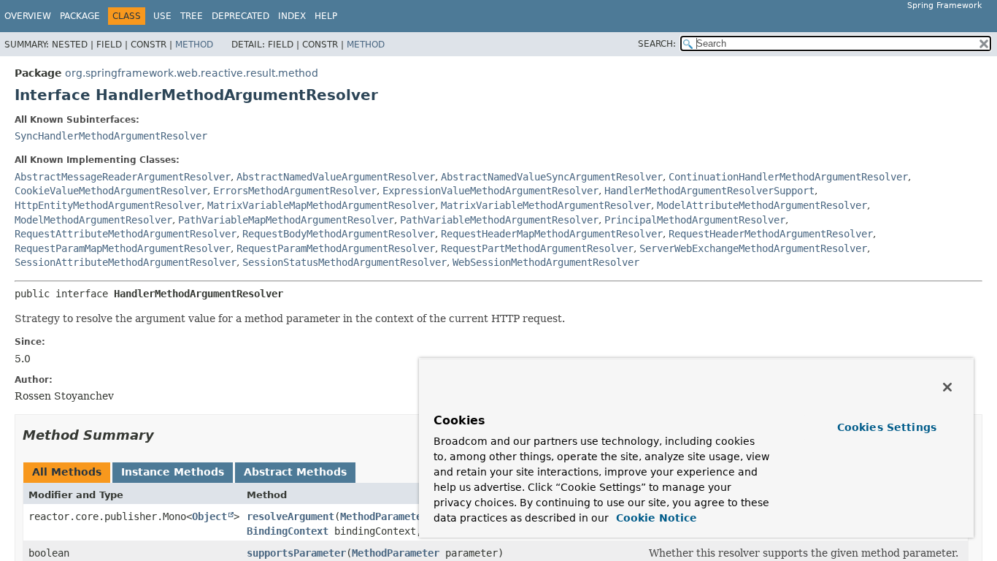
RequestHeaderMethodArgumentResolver (771, 234)
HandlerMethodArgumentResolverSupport (709, 190)
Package (80, 16)
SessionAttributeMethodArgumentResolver (125, 262)
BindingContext (287, 531)
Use (162, 16)
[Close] (947, 387)
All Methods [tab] (66, 472)
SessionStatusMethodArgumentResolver (344, 262)
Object (209, 516)
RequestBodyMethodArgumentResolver (338, 234)
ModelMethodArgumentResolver (93, 220)
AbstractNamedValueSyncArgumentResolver (552, 177)
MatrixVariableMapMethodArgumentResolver (321, 205)
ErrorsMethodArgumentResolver (295, 190)
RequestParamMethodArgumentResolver (335, 248)
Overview (27, 16)
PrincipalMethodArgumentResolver (694, 220)
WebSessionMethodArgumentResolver (546, 262)
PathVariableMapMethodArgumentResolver (286, 220)
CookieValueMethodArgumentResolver (111, 190)
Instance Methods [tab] (172, 472)
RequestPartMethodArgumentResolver (537, 248)
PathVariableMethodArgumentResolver (499, 220)
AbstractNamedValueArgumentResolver (335, 177)
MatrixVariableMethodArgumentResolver (546, 205)
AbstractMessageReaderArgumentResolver (123, 177)
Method (194, 44)
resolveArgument (290, 516)
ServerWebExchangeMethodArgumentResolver (753, 248)
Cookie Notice (654, 518)
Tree (191, 16)
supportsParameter (296, 553)
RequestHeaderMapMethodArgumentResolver (552, 234)
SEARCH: (657, 44)
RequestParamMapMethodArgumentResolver (123, 248)
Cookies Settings (886, 427)
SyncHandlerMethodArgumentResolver (111, 136)
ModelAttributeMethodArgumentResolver (762, 205)
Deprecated (240, 16)
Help (326, 16)
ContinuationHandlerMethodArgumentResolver (788, 177)
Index (292, 16)
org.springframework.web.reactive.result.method (191, 73)
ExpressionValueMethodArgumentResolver (490, 190)
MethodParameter (384, 516)
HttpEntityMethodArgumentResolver (108, 205)
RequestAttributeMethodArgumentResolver (125, 234)
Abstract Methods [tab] (295, 472)
